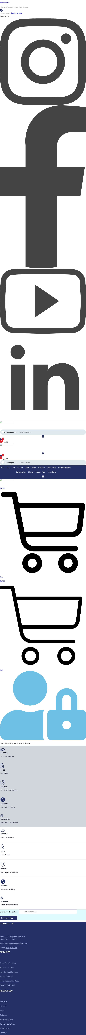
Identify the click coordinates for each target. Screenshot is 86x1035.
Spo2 (8, 468)
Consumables (21, 472)
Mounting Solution (64, 468)
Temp (27, 468)
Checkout (25, 7)
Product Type (40, 472)
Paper (34, 468)
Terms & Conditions (7, 1024)
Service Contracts (7, 967)
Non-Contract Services (9, 972)
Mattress (41, 468)
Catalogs (3, 7)
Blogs (2, 1010)
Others (30, 472)
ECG (2, 468)
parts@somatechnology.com (16, 943)
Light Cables (51, 468)
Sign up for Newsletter (8, 912)
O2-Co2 (20, 468)
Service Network (6, 976)
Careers (3, 1006)
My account (9, 7)
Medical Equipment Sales (9, 981)
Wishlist (16, 7)
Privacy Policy (5, 1028)
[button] (3, 467)
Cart (20, 7)
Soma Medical (5, 2)
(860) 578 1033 (16, 13)
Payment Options (6, 1019)
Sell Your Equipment (7, 985)
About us (3, 1002)
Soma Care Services (8, 963)
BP (14, 468)
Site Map (3, 1033)
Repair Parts (52, 472)
